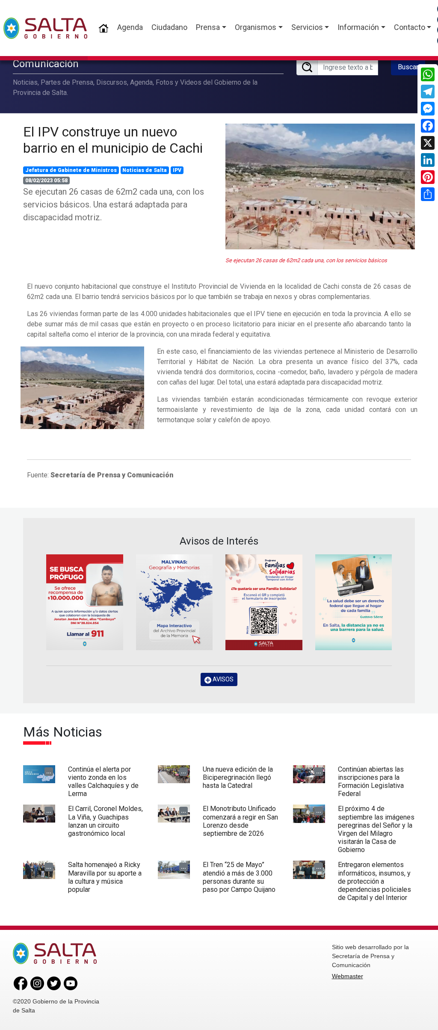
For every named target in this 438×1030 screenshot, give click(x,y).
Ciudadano (169, 27)
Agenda (130, 27)
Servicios (307, 27)
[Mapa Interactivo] (174, 602)
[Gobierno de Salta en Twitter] (54, 983)
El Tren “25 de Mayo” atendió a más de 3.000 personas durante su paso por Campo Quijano (239, 877)
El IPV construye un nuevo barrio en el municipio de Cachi (113, 140)
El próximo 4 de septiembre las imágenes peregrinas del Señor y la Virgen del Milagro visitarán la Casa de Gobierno (376, 829)
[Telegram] (427, 91)
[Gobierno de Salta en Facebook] (20, 983)
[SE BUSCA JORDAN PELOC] (84, 602)
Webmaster (347, 976)
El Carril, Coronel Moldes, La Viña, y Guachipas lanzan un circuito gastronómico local (105, 821)
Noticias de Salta (144, 170)
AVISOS (222, 679)
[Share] (427, 194)
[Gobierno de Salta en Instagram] (37, 983)
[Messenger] (427, 108)
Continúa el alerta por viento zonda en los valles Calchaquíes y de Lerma (103, 781)
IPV (177, 170)
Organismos (255, 27)
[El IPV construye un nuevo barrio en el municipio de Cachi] (320, 186)
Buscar (408, 67)
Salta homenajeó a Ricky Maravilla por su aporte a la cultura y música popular (105, 877)
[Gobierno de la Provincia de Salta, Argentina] (45, 28)
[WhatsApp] (427, 74)
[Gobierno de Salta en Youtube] (70, 983)
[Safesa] (353, 602)
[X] (427, 142)
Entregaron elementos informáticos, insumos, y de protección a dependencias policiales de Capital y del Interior (374, 881)
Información (358, 27)
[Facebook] (427, 125)
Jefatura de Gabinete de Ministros (71, 170)
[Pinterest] (427, 177)
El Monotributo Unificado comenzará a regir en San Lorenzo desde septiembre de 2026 (240, 821)
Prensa (208, 27)
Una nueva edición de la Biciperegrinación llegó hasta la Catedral (238, 777)
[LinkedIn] (427, 160)
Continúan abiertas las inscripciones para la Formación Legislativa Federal (371, 781)
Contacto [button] (409, 27)
